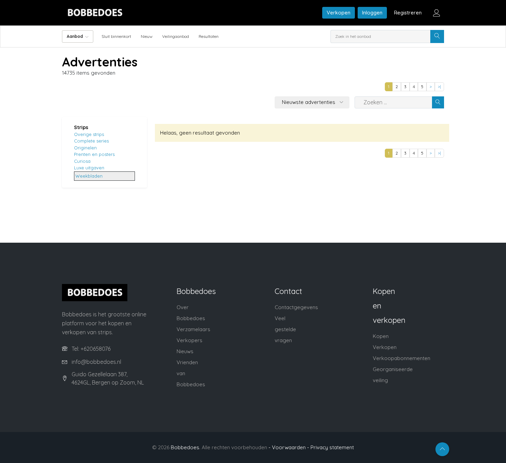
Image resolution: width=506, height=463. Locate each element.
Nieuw (146, 36)
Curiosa (82, 161)
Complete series (91, 141)
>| (439, 86)
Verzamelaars (193, 329)
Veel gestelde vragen (285, 329)
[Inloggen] (436, 12)
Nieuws (185, 351)
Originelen (85, 147)
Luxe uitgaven (89, 167)
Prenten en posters (94, 154)
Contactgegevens (296, 307)
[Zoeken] (437, 36)
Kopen (381, 336)
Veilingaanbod (175, 36)
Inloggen (372, 12)
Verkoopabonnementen (401, 358)
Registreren (408, 12)
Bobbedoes (185, 447)
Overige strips (89, 134)
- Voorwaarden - (288, 447)
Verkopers (189, 340)
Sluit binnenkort (116, 36)
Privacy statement (332, 447)
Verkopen (338, 12)
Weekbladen (89, 176)
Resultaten (209, 36)
